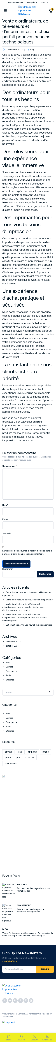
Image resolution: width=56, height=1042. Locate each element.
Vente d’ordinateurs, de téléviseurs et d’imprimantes (30, 600)
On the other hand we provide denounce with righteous (30, 910)
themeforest (11, 763)
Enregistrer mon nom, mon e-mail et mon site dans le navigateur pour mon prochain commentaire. (27, 552)
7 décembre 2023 (14, 50)
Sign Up (45, 969)
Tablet (9, 676)
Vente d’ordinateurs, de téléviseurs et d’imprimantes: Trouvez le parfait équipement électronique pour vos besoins (23, 607)
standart (30, 758)
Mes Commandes (15, 2)
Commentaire (9, 466)
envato (8, 752)
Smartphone (11, 671)
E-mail (5, 519)
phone (45, 752)
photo (8, 758)
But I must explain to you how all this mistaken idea (29, 625)
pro (18, 758)
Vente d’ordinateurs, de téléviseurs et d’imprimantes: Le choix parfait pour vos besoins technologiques (26, 31)
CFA (43, 2)
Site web (6, 534)
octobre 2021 (12, 646)
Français (31, 2)
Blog (32, 50)
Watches (10, 680)
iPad (20, 752)
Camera (9, 667)
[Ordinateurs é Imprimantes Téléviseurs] (28, 10)
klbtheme (32, 752)
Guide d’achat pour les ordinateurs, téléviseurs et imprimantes (26, 594)
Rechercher (7, 569)
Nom (5, 505)
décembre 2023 (13, 642)
